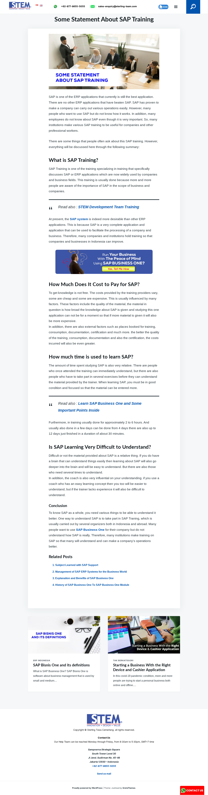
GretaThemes (129, 788)
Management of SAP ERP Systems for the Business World (91, 571)
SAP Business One (90, 529)
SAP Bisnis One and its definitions (61, 665)
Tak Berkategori (123, 660)
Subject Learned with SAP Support (76, 565)
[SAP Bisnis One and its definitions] (64, 635)
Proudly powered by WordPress (87, 788)
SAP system (79, 219)
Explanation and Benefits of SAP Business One (84, 578)
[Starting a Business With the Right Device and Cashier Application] (144, 635)
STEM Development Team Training (108, 207)
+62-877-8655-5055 (104, 766)
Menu (175, 7)
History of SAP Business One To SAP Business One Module (92, 585)
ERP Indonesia (41, 660)
